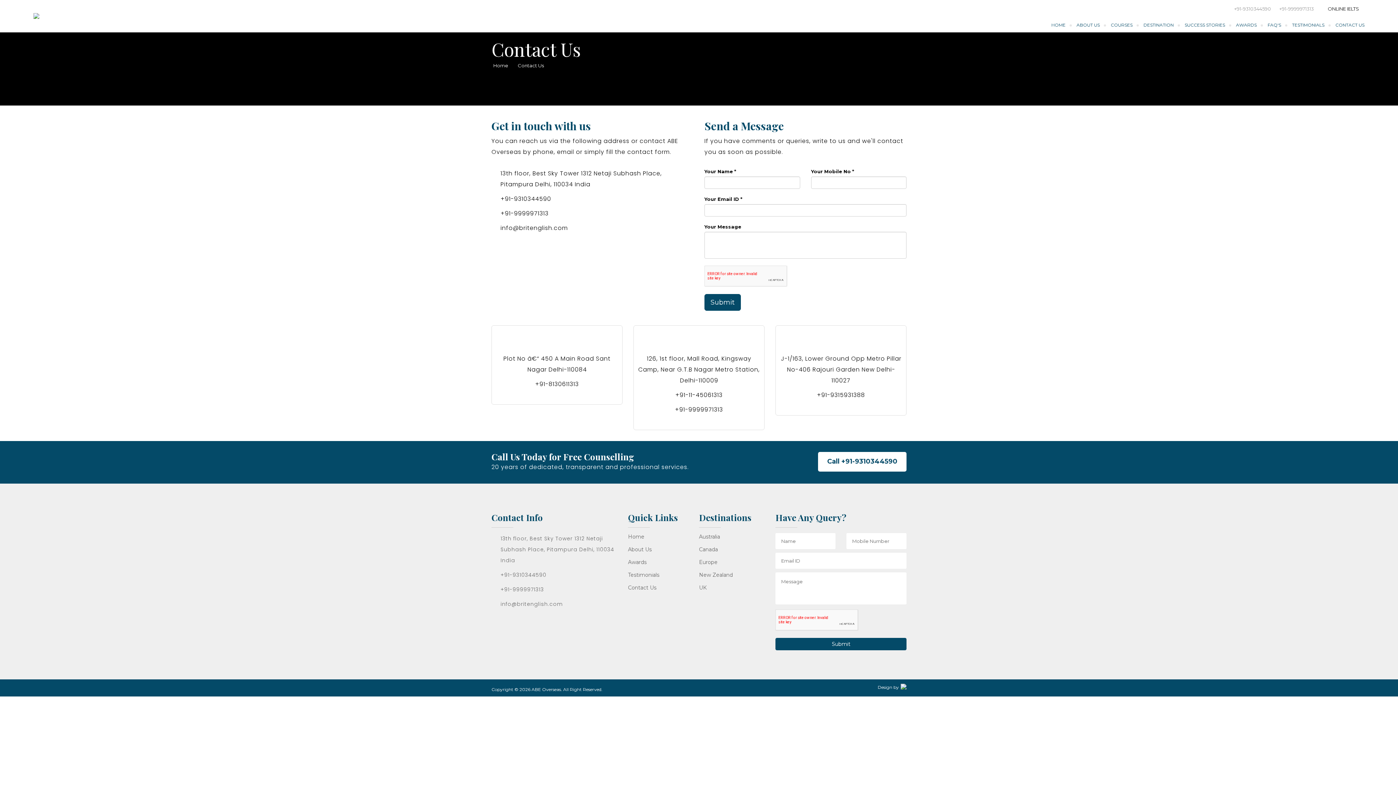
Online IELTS (1343, 9)
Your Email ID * (723, 199)
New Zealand (716, 575)
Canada (708, 549)
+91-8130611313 (557, 384)
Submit (723, 302)
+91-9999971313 (1296, 9)
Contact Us (1350, 25)
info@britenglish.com (534, 228)
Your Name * (720, 171)
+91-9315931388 (841, 395)
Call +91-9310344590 (862, 461)
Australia (709, 536)
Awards (1246, 25)
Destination (1159, 25)
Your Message (722, 227)
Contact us (642, 587)
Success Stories (1205, 25)
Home (1058, 25)
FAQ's (1274, 25)
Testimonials (1308, 25)
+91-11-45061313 (699, 395)
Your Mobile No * (832, 171)
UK (703, 587)
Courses (1122, 25)
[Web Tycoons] (904, 686)
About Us (1088, 25)
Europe (708, 562)
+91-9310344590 (1252, 9)
